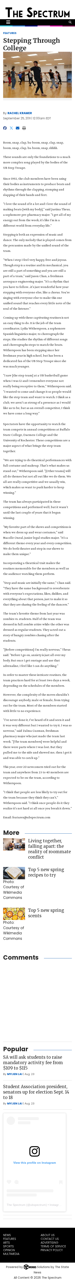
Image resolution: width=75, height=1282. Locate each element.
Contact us (50, 1239)
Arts (6, 1242)
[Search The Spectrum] (70, 22)
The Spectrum (16, 1204)
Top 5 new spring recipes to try (46, 872)
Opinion (9, 1250)
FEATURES (9, 33)
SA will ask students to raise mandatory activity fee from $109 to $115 (33, 1063)
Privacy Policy (52, 1250)
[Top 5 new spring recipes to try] (14, 873)
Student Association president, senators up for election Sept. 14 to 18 (36, 1092)
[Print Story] (24, 128)
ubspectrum (38, 1204)
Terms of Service (53, 1246)
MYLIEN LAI (14, 1074)
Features (9, 1239)
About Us (48, 1235)
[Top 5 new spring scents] (14, 914)
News (7, 1235)
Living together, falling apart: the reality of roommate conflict (49, 849)
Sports (8, 1246)
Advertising (49, 1242)
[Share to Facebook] (5, 128)
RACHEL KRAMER (20, 113)
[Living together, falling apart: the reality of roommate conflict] (14, 844)
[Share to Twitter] (11, 128)
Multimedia (11, 1254)
